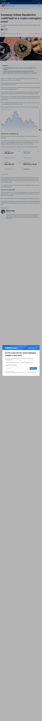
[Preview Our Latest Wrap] (9, 371)
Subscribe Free (33, 368)
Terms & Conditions (26, 372)
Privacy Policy (33, 372)
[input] (17, 368)
